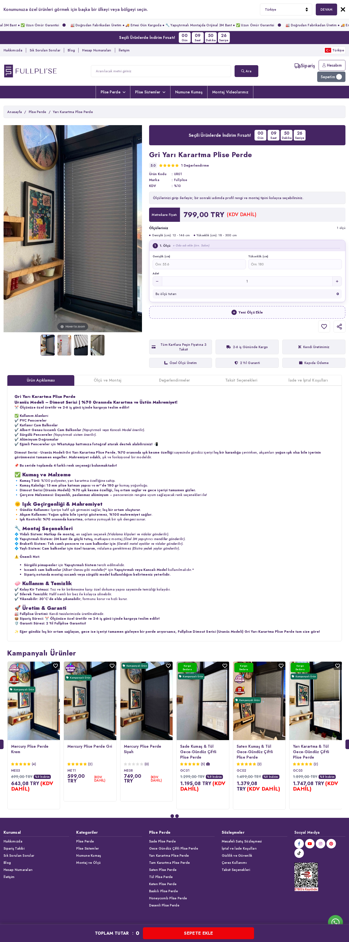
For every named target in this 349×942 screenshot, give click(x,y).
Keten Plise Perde (163, 884)
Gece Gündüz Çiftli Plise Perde (173, 848)
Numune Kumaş (189, 92)
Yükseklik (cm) (258, 256)
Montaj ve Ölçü (88, 862)
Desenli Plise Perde (164, 905)
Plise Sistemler (147, 92)
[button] (172, 816)
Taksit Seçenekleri (236, 869)
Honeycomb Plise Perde (168, 898)
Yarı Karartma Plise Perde (169, 855)
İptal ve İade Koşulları (239, 848)
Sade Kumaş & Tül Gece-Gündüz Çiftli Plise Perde (198, 752)
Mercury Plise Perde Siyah (142, 749)
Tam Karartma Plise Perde (169, 862)
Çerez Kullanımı (234, 862)
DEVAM (326, 9)
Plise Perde (110, 92)
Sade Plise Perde (162, 841)
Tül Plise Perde (161, 876)
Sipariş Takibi (14, 848)
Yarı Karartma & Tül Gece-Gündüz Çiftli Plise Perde (311, 752)
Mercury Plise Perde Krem (30, 749)
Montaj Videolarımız (230, 92)
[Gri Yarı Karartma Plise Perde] (48, 345)
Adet (156, 273)
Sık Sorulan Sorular (45, 50)
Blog (71, 50)
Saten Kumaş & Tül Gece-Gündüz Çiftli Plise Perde (255, 752)
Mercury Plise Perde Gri (89, 746)
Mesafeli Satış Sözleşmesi (242, 841)
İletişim (124, 50)
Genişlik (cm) (161, 256)
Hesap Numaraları (96, 50)
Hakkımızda (13, 50)
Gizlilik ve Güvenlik (237, 855)
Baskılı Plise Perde (163, 891)
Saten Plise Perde (163, 869)
